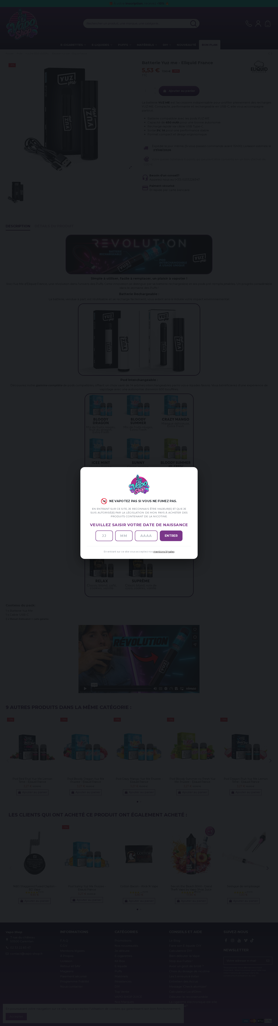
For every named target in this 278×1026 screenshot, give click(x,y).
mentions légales (163, 551)
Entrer (171, 536)
